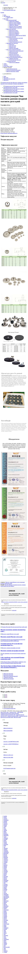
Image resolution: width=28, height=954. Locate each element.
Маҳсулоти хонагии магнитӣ (13, 49)
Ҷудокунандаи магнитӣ (15, 59)
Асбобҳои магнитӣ (11, 61)
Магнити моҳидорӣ (14, 54)
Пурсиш (3, 688)
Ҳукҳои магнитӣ (13, 53)
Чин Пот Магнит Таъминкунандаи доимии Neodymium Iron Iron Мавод (13, 585)
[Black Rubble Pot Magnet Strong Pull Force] (14, 654)
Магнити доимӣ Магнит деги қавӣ (11, 637)
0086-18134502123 (7, 728)
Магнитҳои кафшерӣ (14, 62)
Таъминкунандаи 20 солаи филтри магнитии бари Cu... (11, 644)
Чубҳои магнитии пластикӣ (16, 38)
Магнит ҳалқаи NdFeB (14, 22)
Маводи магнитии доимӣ (12, 71)
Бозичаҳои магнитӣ (11, 36)
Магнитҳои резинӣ (14, 31)
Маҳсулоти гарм (5, 712)
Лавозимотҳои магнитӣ (12, 43)
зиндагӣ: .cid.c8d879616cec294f (11, 741)
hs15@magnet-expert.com (9, 10)
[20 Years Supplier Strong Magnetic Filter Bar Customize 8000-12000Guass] (14, 640)
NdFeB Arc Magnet (13, 25)
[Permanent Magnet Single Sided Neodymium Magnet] (10, 648)
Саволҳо (5, 65)
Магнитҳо (11, 44)
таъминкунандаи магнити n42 (8, 714)
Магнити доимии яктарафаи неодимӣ (12, 650)
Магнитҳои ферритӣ (14, 33)
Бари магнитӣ (12, 45)
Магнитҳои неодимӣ (11, 20)
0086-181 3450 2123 (8, 755)
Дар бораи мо (6, 16)
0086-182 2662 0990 (8, 757)
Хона (4, 15)
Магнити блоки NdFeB (15, 24)
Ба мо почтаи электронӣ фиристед (9, 133)
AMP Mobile (20, 712)
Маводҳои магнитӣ (11, 29)
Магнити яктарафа (13, 48)
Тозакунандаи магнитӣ (14, 56)
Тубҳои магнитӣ (13, 39)
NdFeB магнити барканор (15, 27)
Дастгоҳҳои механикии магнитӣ (14, 57)
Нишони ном (12, 47)
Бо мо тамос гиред (7, 66)
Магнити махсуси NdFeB (15, 26)
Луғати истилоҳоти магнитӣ (13, 70)
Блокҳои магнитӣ (13, 40)
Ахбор (5, 63)
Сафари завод (9, 17)
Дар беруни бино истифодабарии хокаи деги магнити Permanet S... (13, 666)
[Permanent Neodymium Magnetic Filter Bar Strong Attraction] (14, 627)
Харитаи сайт (12, 712)
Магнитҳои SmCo (13, 30)
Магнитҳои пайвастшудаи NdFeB (17, 35)
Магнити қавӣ (17, 717)
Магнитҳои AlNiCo (14, 34)
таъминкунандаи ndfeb (12, 716)
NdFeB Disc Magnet (14, 21)
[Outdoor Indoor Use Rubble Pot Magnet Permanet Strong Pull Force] (14, 663)
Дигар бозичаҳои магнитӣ (15, 41)
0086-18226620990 (7, 730)
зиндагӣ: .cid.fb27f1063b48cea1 (10, 744)
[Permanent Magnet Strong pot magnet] (10, 634)
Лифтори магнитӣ (13, 58)
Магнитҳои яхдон (13, 52)
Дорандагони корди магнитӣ (16, 50)
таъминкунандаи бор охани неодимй (10, 713)
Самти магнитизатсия (11, 68)
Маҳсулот (5, 18)
